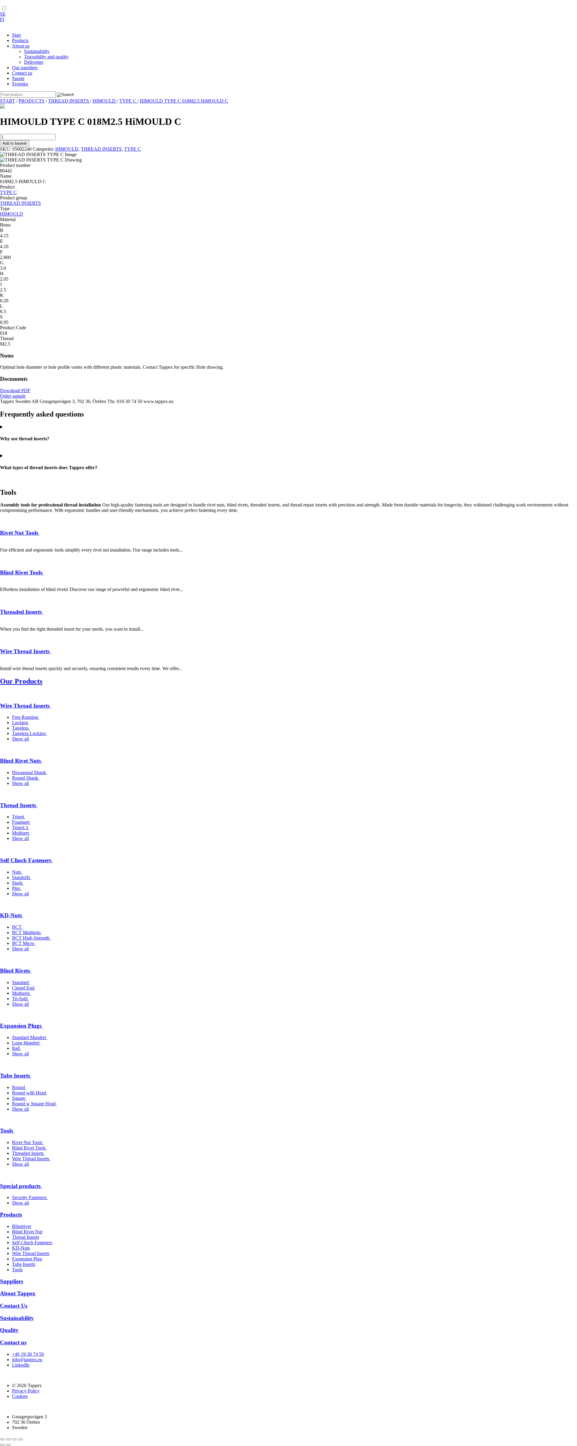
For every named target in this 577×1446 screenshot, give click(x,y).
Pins (16, 888)
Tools (7, 1131)
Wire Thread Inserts (25, 651)
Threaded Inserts (21, 612)
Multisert (21, 832)
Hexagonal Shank (29, 772)
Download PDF (15, 390)
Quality (9, 1330)
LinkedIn (20, 1365)
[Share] (14, 1439)
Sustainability (17, 1318)
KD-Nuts (11, 915)
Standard (21, 982)
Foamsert (21, 822)
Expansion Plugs (21, 1026)
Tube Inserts (16, 1075)
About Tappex (17, 1293)
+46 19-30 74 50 (28, 1354)
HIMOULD (105, 100)
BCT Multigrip (27, 932)
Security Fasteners (30, 1197)
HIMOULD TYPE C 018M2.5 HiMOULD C (184, 100)
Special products (21, 1186)
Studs (18, 882)
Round (19, 1087)
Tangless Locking (29, 733)
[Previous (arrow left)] (2, 1445)
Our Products (21, 681)
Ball (16, 1048)
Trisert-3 (20, 827)
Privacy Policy (26, 1390)
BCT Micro (23, 943)
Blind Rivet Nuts (21, 761)
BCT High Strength (31, 937)
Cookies (20, 1396)
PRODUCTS (31, 100)
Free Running (25, 717)
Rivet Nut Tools (20, 533)
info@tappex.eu (27, 1359)
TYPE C (128, 100)
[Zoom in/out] (2, 1439)
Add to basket (14, 143)
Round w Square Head (34, 1103)
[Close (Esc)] (20, 1439)
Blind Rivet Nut (27, 1231)
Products (11, 1214)
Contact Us (13, 1306)
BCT (17, 927)
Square (19, 1098)
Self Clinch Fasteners (26, 860)
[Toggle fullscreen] (8, 1439)
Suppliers (11, 1281)
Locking (20, 722)
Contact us (13, 1342)
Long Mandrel (26, 1042)
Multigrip (21, 993)
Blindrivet (21, 1226)
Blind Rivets (16, 971)
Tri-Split (20, 998)
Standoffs (21, 877)
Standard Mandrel (29, 1037)
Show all (20, 738)
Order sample (13, 395)
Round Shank (25, 777)
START (7, 100)
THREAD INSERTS (69, 100)
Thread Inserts (19, 805)
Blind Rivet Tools (22, 572)
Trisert (18, 816)
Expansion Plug (27, 1258)
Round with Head (29, 1092)
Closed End (23, 987)
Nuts (17, 872)
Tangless (21, 728)
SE (3, 14)
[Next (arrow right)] (8, 1445)
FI (2, 19)
